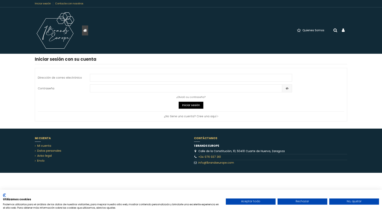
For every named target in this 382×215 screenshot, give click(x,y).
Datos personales (49, 151)
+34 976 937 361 (209, 157)
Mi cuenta (44, 146)
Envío (41, 161)
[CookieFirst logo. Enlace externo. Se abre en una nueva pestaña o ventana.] (4, 195)
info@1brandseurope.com (216, 163)
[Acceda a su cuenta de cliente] (343, 30)
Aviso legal (44, 156)
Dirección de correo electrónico (60, 78)
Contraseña (46, 88)
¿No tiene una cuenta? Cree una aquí (190, 116)
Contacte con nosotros (69, 3)
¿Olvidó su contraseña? (191, 97)
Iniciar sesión (43, 3)
